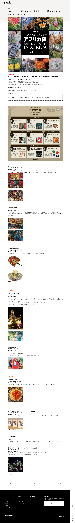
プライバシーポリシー (21, 503)
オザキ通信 (7, 501)
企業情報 (19, 496)
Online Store (32, 496)
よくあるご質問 (20, 501)
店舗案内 (6, 498)
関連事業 (19, 498)
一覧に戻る (35, 483)
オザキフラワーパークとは (9, 496)
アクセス (6, 505)
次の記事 (60, 483)
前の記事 (10, 483)
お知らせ (6, 503)
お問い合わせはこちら (54, 503)
